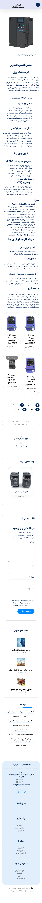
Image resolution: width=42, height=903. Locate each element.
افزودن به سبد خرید (31, 324)
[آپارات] (24, 791)
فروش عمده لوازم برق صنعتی (25, 734)
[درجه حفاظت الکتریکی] (21, 642)
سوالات (19, 825)
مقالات (31, 410)
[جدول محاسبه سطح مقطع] (21, 681)
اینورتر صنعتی (11, 712)
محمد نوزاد (30, 405)
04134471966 (21, 782)
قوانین (19, 830)
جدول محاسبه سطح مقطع (21, 689)
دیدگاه (31, 542)
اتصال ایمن (31, 712)
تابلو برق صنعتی (27, 721)
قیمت (20, 848)
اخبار (19, 875)
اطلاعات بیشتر (14, 366)
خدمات (19, 873)
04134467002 (21, 779)
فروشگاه (20, 850)
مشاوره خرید (19, 828)
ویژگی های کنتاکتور (21, 745)
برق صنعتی (16, 716)
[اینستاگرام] (18, 791)
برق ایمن (26, 716)
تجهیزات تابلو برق (14, 721)
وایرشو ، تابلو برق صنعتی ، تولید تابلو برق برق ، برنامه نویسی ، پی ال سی (21, 740)
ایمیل (31, 577)
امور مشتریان (19, 870)
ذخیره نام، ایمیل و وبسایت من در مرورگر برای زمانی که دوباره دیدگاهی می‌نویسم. (21, 603)
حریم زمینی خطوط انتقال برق (21, 669)
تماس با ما (20, 853)
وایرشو (10, 734)
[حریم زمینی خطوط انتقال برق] (21, 662)
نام (32, 565)
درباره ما (20, 878)
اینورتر (18, 410)
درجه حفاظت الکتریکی (21, 650)
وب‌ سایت (30, 588)
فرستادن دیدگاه (26, 611)
